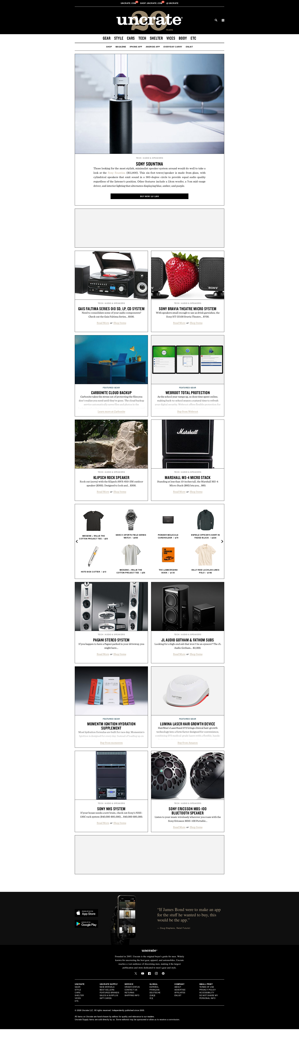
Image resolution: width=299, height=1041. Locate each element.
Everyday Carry (173, 46)
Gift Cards (106, 998)
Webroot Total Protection (188, 392)
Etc (193, 38)
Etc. (77, 1000)
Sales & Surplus (109, 995)
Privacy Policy (207, 989)
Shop (109, 46)
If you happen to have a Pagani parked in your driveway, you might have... (111, 645)
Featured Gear (111, 387)
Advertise (180, 989)
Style (118, 38)
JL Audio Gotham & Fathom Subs (187, 640)
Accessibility (206, 992)
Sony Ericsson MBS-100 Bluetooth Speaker (188, 811)
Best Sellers (107, 989)
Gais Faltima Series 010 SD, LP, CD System (111, 308)
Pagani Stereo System (111, 640)
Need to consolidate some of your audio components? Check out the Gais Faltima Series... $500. (111, 314)
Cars (131, 38)
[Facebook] (149, 973)
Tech (142, 38)
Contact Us (131, 989)
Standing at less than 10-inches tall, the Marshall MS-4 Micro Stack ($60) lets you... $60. (187, 483)
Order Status (132, 986)
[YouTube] (142, 973)
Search (216, 20)
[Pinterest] (163, 973)
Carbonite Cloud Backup (111, 392)
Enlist (189, 46)
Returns (129, 992)
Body (183, 38)
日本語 (152, 995)
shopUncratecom (151, 3)
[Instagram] (156, 973)
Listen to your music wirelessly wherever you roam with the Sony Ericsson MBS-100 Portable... (188, 818)
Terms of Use (206, 986)
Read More (103, 322)
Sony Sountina (149, 164)
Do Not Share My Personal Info (208, 996)
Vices (170, 38)
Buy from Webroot (187, 411)
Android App (153, 46)
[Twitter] (135, 973)
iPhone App (136, 46)
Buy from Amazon (188, 742)
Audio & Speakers (153, 157)
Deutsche (155, 992)
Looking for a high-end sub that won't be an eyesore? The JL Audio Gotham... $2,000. (187, 645)
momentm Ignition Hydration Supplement (111, 726)
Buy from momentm (111, 742)
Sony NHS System (111, 808)
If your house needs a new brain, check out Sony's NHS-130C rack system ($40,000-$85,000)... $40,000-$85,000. (111, 814)
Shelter (156, 38)
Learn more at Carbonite (111, 411)
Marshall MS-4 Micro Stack (188, 477)
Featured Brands (109, 992)
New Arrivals (107, 986)
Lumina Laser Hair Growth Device (187, 723)
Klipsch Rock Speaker (111, 477)
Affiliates (179, 992)
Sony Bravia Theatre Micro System (187, 308)
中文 (151, 998)
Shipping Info (132, 995)
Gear (107, 38)
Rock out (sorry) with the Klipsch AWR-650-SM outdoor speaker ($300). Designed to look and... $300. (111, 483)
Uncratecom (129, 3)
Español (154, 986)
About (177, 986)
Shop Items (119, 322)
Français (155, 989)
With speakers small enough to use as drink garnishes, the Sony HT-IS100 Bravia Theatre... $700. (188, 314)
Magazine (121, 46)
